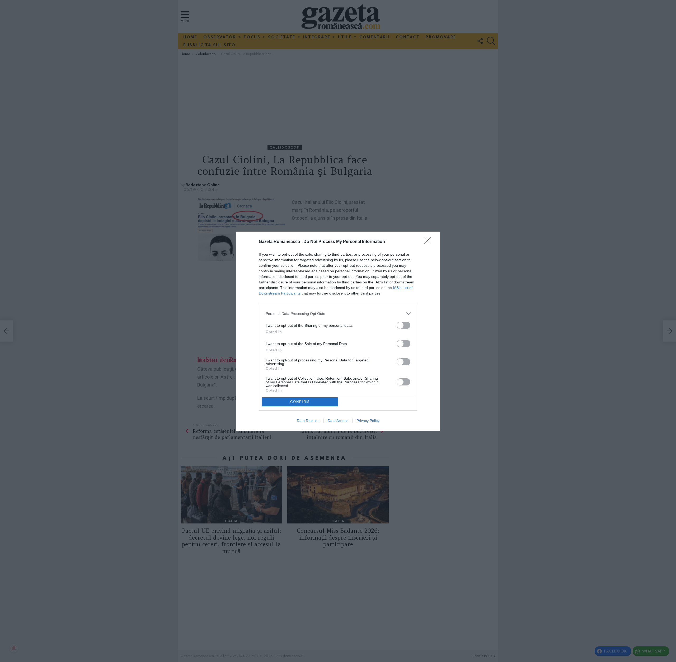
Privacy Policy (367, 421)
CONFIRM (300, 402)
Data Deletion (308, 421)
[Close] (429, 242)
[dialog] (338, 331)
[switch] (403, 325)
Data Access (338, 421)
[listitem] (338, 313)
